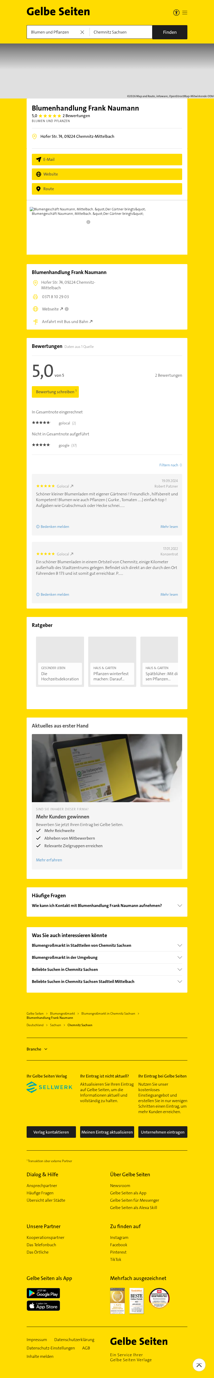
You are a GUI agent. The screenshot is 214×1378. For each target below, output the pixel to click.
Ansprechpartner (42, 1185)
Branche (34, 1049)
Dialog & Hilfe (42, 1174)
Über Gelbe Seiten (130, 1174)
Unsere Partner (44, 1226)
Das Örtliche (38, 1252)
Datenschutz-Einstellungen (51, 1348)
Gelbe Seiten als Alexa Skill (133, 1207)
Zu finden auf (125, 1226)
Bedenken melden (55, 526)
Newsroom (120, 1185)
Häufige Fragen (40, 1193)
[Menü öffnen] (184, 12)
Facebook (118, 1245)
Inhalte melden (40, 1356)
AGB (86, 1348)
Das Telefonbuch (41, 1245)
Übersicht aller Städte (46, 1200)
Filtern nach (168, 465)
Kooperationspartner (45, 1237)
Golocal (63, 486)
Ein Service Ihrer (131, 1357)
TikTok (115, 1259)
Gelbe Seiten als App (128, 1193)
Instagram (119, 1237)
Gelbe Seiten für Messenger (134, 1200)
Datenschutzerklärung (74, 1339)
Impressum (37, 1339)
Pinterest (118, 1252)
